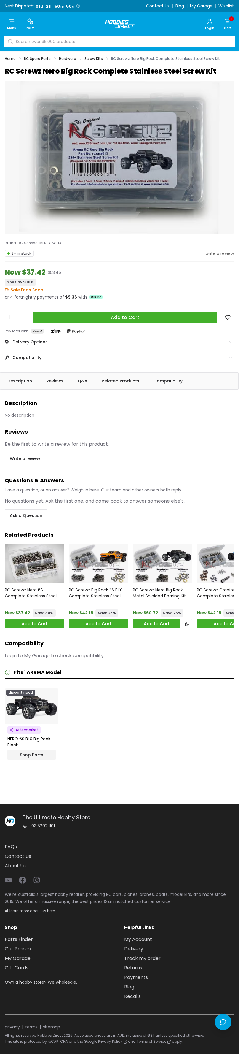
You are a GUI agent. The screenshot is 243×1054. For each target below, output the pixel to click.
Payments (136, 977)
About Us (15, 865)
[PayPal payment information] (76, 331)
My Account (138, 939)
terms (31, 1027)
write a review (219, 253)
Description (19, 381)
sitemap (51, 1027)
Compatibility (168, 381)
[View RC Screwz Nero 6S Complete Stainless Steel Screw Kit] (34, 563)
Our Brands (18, 948)
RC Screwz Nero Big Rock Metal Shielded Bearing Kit (159, 593)
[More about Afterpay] (96, 297)
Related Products (120, 381)
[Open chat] (223, 1022)
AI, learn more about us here (30, 910)
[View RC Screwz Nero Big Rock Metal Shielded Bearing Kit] (162, 563)
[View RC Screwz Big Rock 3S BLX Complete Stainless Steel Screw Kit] (98, 563)
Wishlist (226, 6)
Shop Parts (31, 755)
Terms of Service (151, 1041)
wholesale (66, 982)
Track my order (142, 958)
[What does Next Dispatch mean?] (78, 6)
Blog (179, 6)
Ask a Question (26, 515)
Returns (133, 967)
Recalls (132, 996)
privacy (12, 1027)
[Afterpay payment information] (37, 331)
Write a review (25, 458)
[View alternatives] (187, 623)
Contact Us (158, 6)
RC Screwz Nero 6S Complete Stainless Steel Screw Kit (31, 593)
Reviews (54, 381)
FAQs (11, 846)
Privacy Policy (110, 1041)
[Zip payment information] (55, 331)
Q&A (82, 381)
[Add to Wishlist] (228, 317)
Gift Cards (16, 967)
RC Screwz (27, 243)
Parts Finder (19, 939)
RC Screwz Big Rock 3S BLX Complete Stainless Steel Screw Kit (95, 593)
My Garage (201, 6)
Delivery (133, 948)
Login (11, 655)
